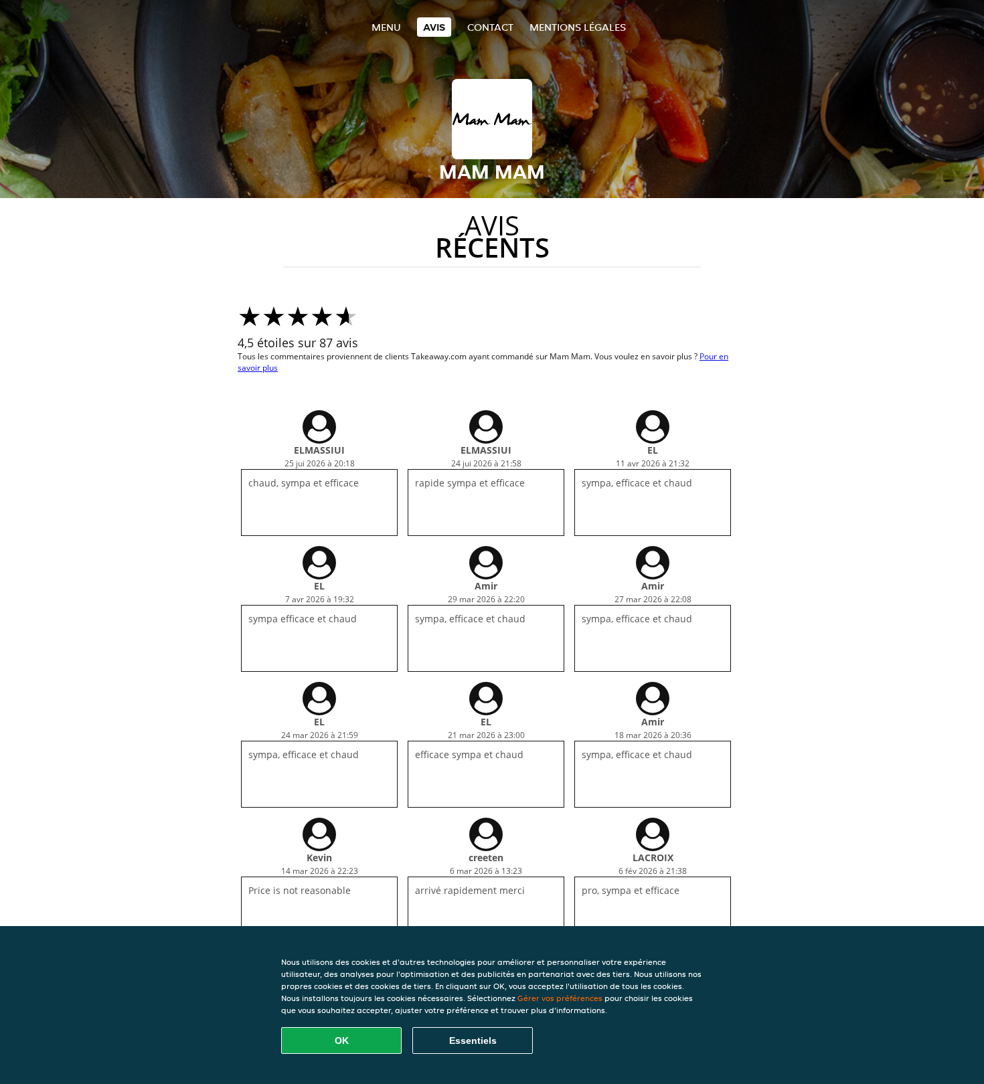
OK (342, 1040)
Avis (434, 27)
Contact (490, 27)
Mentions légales (577, 27)
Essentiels (473, 1040)
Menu (386, 27)
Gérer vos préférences (559, 998)
